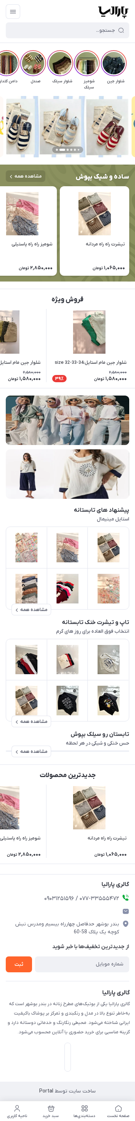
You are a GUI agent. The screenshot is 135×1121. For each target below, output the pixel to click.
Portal (46, 1091)
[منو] (13, 11)
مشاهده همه (28, 176)
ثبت (18, 964)
